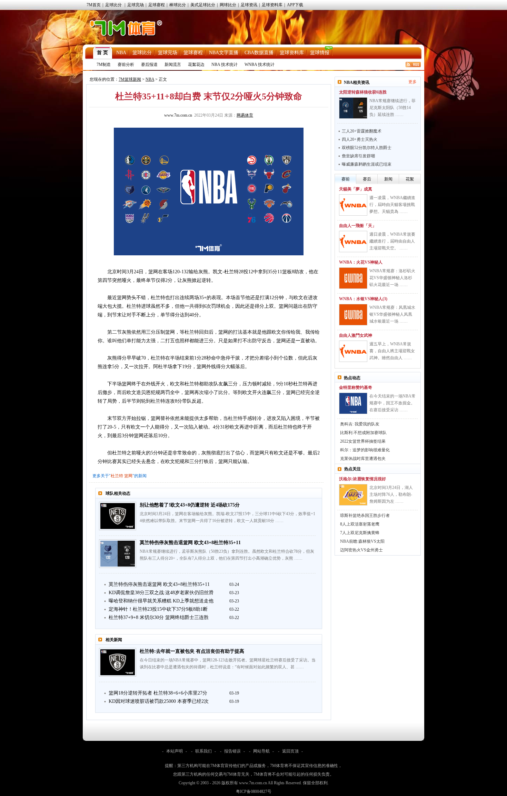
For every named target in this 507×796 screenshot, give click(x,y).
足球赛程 (156, 4)
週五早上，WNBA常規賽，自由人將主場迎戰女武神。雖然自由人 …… (392, 351)
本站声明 (174, 751)
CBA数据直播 (259, 52)
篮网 (128, 475)
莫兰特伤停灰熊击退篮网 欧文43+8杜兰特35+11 (190, 542)
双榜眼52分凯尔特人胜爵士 (366, 147)
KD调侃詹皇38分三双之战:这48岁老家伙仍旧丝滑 (161, 592)
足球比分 (113, 4)
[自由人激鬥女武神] (353, 351)
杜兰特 (117, 475)
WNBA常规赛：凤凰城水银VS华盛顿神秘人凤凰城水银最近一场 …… (392, 314)
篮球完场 (167, 52)
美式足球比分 (202, 4)
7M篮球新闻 (130, 79)
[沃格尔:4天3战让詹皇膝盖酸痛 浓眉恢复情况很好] (353, 494)
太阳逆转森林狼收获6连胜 (363, 92)
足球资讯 (249, 4)
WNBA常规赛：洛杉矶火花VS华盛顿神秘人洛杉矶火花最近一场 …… (392, 277)
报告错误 (232, 751)
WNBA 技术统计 (260, 64)
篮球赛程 (193, 52)
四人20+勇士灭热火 (359, 139)
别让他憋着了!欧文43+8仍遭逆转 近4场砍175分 (190, 505)
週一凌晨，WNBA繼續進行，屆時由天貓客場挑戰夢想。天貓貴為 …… (392, 204)
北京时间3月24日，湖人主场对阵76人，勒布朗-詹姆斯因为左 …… (391, 494)
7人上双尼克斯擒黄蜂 (359, 532)
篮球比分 (142, 52)
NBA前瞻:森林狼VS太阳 (362, 541)
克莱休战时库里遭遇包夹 (363, 458)
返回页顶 (290, 751)
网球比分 (228, 4)
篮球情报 (319, 52)
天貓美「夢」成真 (355, 189)
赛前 (345, 179)
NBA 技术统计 (224, 64)
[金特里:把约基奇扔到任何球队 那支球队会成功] (353, 403)
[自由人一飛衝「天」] (353, 241)
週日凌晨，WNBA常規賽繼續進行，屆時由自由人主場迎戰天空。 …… (392, 241)
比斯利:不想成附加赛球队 (363, 432)
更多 (412, 81)
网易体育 (245, 115)
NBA (121, 52)
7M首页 (94, 4)
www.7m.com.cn (178, 115)
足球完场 (135, 4)
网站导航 (261, 751)
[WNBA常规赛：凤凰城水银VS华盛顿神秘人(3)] (353, 314)
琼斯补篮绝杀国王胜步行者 (365, 515)
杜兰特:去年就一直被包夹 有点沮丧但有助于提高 (192, 651)
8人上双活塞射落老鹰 (359, 524)
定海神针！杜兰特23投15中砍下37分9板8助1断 (158, 609)
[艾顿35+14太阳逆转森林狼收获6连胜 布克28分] (353, 108)
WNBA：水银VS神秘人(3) (363, 298)
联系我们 (203, 751)
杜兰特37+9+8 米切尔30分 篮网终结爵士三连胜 (159, 617)
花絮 (410, 179)
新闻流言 (173, 64)
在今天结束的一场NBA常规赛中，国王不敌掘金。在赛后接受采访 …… (392, 403)
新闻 (388, 179)
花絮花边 (196, 64)
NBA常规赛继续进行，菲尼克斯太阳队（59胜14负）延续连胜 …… (392, 107)
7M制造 (104, 64)
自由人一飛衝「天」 (357, 225)
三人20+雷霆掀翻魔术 (361, 131)
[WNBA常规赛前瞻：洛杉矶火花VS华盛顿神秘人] (353, 278)
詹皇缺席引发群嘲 (358, 156)
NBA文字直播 (223, 52)
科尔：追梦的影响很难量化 (365, 450)
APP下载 (295, 4)
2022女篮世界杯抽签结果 (363, 441)
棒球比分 (177, 4)
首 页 (102, 52)
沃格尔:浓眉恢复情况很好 (362, 478)
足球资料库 (272, 4)
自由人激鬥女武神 (355, 335)
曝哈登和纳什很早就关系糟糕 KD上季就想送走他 (161, 600)
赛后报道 (149, 64)
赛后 (367, 179)
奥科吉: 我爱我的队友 (359, 424)
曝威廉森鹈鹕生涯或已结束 (366, 164)
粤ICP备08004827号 (253, 791)
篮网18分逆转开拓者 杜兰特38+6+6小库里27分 (158, 693)
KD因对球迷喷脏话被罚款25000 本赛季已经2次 (159, 701)
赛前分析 (126, 64)
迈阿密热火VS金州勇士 (361, 550)
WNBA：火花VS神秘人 (360, 262)
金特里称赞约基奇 (355, 387)
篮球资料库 (292, 52)
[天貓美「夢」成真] (353, 205)
